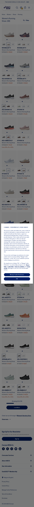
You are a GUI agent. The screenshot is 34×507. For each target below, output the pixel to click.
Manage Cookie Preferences (17, 274)
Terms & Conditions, (20, 266)
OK (17, 278)
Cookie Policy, (10, 266)
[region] (17, 253)
